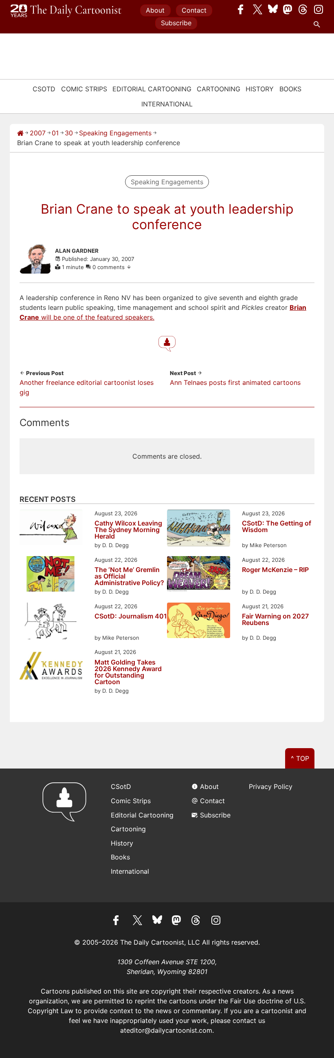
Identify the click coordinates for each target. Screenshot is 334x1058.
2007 (38, 133)
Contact (194, 10)
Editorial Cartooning (151, 89)
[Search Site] (318, 24)
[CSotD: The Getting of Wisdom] (198, 529)
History (260, 89)
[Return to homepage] (67, 835)
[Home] (20, 133)
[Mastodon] (288, 9)
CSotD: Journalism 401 (130, 616)
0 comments (109, 267)
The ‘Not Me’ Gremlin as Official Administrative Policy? (129, 576)
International (167, 104)
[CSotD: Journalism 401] (51, 622)
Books (290, 89)
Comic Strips (84, 89)
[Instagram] (318, 9)
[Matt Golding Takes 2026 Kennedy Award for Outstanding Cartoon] (51, 667)
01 (55, 133)
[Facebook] (243, 9)
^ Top (300, 758)
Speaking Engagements (115, 133)
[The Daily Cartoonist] (66, 11)
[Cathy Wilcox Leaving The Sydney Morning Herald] (51, 529)
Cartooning (218, 89)
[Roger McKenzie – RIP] (198, 575)
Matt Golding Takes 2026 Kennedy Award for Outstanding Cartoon (128, 672)
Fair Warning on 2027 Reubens (275, 620)
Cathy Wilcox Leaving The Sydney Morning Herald (128, 529)
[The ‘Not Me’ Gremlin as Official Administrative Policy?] (51, 575)
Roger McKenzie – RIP (275, 570)
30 (69, 133)
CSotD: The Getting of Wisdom (276, 527)
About (155, 10)
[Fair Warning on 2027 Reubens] (198, 622)
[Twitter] (258, 9)
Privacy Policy (270, 786)
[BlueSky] (273, 9)
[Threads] (303, 9)
